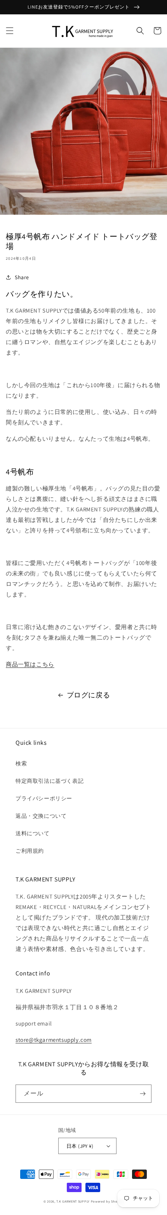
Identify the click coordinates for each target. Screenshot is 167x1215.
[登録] (142, 1094)
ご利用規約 (30, 850)
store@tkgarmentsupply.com (54, 1039)
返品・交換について (41, 815)
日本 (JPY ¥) (79, 1146)
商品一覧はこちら (30, 664)
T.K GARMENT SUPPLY (73, 1201)
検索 (21, 763)
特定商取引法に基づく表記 (50, 780)
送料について (33, 833)
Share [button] (22, 277)
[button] (9, 30)
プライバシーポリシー (44, 798)
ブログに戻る (88, 694)
